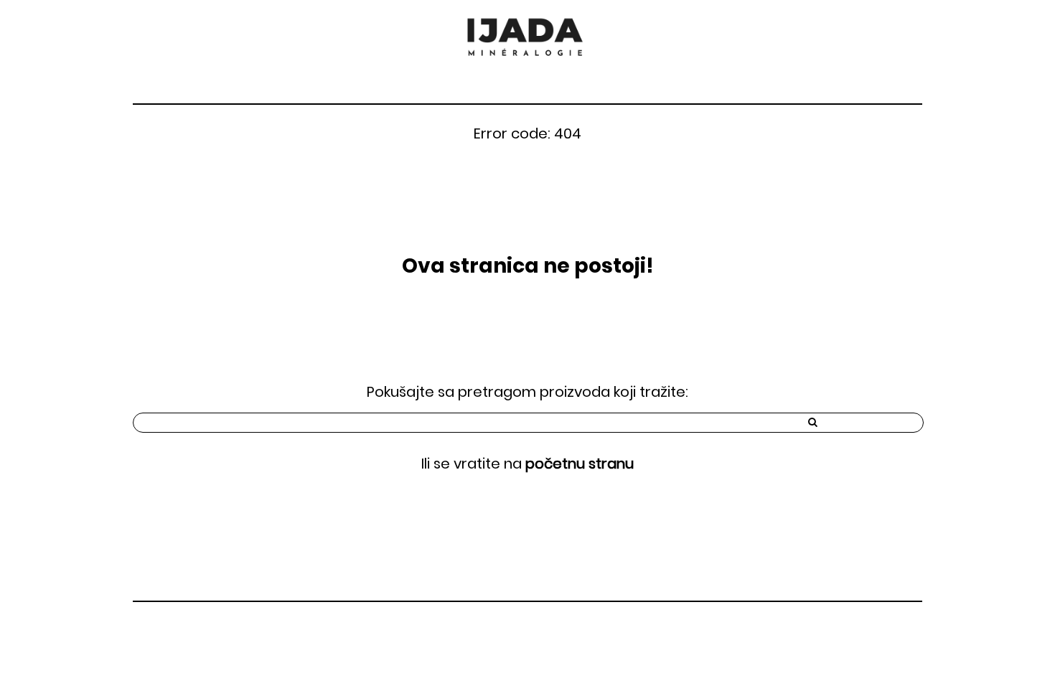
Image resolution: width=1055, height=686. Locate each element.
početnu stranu (579, 464)
